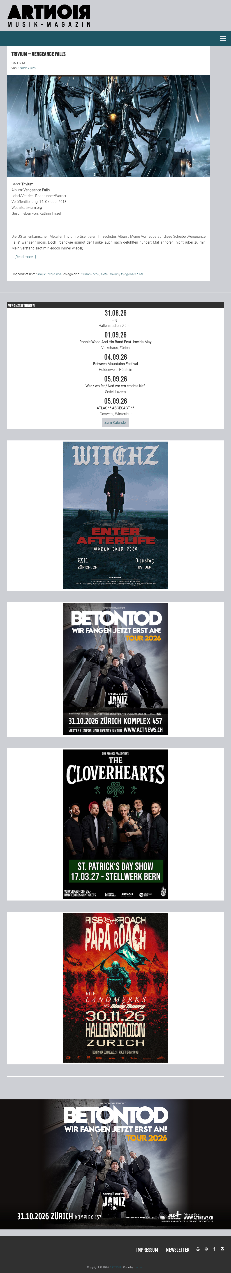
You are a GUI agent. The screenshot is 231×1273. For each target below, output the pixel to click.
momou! (139, 1267)
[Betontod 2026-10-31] (115, 734)
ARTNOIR (115, 1267)
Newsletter (177, 1250)
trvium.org (34, 207)
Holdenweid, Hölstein (115, 363)
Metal (104, 274)
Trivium (114, 274)
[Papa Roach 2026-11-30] (115, 1061)
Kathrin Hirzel (90, 274)
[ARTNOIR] (50, 28)
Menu (223, 38)
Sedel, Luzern (115, 384)
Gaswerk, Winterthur (115, 407)
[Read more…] (25, 257)
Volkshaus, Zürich (115, 340)
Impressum (147, 1250)
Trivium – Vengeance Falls (38, 54)
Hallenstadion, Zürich (115, 319)
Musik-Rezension (49, 274)
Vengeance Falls (132, 274)
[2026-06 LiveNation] (115, 588)
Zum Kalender (115, 422)
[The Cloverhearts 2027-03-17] (115, 897)
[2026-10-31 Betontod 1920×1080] (115, 1228)
